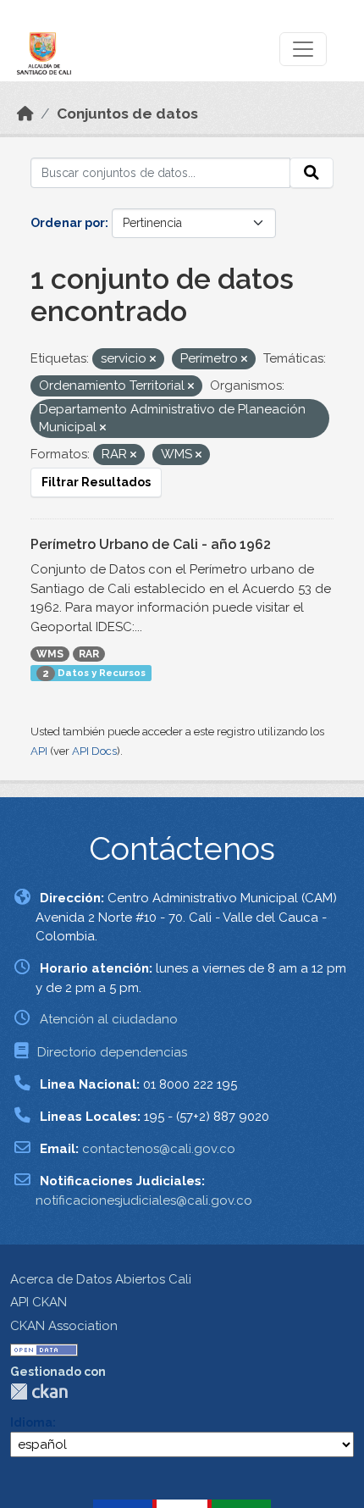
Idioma (31, 1422)
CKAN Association (64, 1325)
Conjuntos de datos (127, 113)
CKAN (39, 1391)
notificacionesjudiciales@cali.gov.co (144, 1200)
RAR (89, 654)
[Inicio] (25, 113)
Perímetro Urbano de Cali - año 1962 (150, 544)
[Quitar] (153, 359)
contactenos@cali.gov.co (158, 1148)
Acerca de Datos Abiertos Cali (100, 1279)
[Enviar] (312, 173)
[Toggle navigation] (303, 49)
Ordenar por (67, 223)
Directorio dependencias (112, 1052)
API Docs (94, 751)
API (38, 751)
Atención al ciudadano (109, 1019)
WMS (49, 654)
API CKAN (38, 1302)
